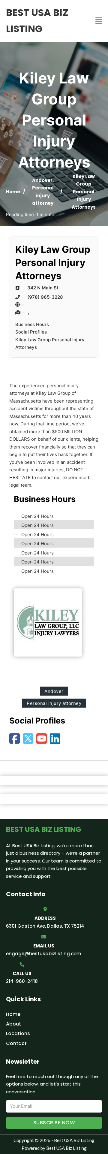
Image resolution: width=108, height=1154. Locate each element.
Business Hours (32, 324)
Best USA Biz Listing (37, 20)
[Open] (98, 21)
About (13, 1023)
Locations (18, 1033)
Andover (42, 180)
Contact (16, 1043)
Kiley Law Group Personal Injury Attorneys (50, 343)
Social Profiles (31, 332)
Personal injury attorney (43, 195)
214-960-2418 (22, 981)
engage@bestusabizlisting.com (43, 953)
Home (13, 192)
